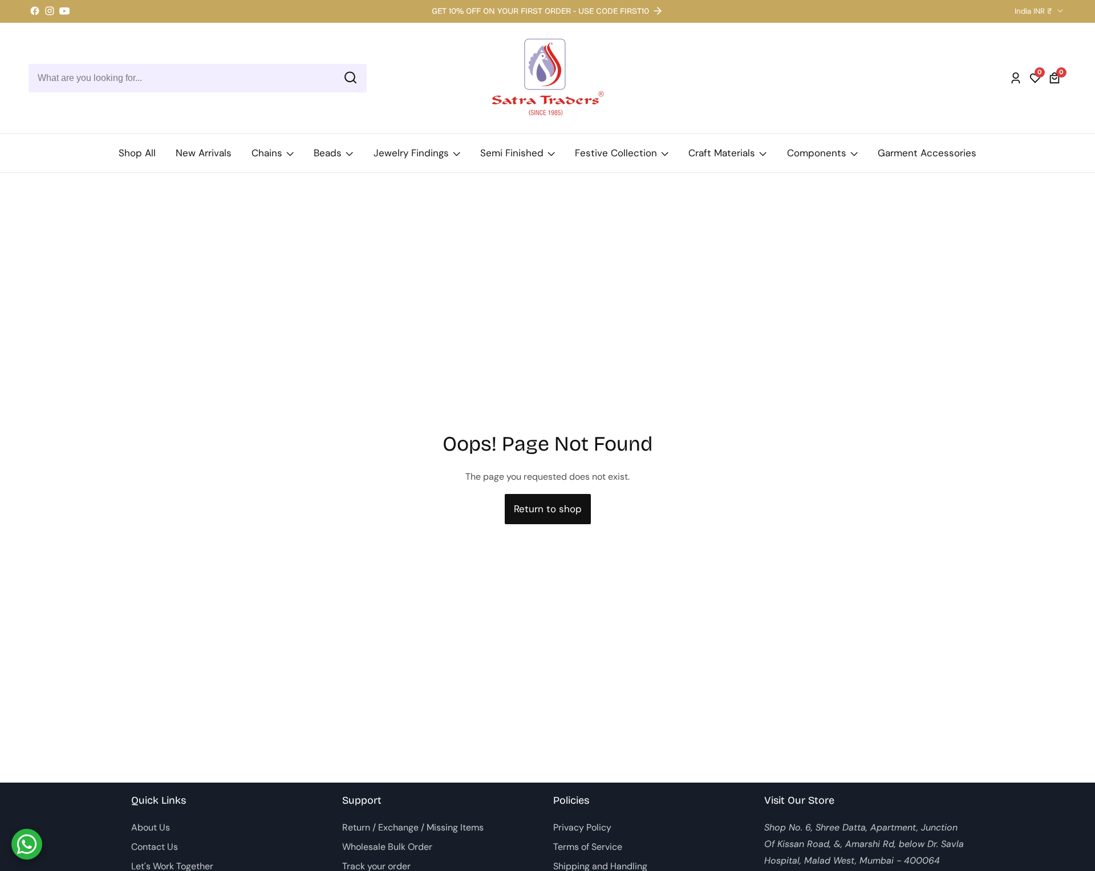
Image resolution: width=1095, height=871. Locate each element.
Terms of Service (587, 847)
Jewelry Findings (411, 153)
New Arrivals (204, 153)
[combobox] (198, 78)
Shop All (137, 153)
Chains (267, 153)
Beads (328, 153)
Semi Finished (512, 153)
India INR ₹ (1035, 11)
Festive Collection (616, 153)
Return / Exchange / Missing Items (413, 827)
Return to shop (548, 509)
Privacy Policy (582, 827)
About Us (150, 827)
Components (816, 153)
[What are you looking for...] (350, 78)
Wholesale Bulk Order (387, 847)
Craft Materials (721, 153)
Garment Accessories (927, 153)
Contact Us (154, 847)
